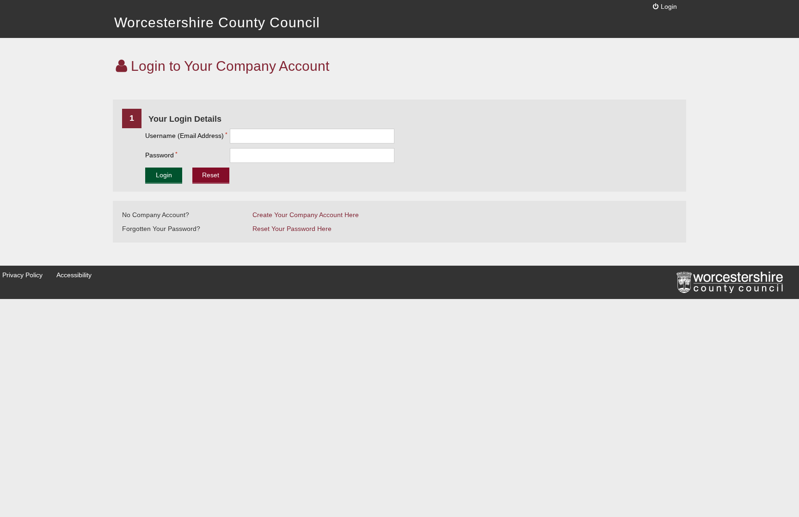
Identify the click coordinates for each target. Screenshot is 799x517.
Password (159, 155)
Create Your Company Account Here (305, 214)
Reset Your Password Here (292, 228)
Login (669, 6)
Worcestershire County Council (217, 22)
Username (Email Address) (184, 135)
